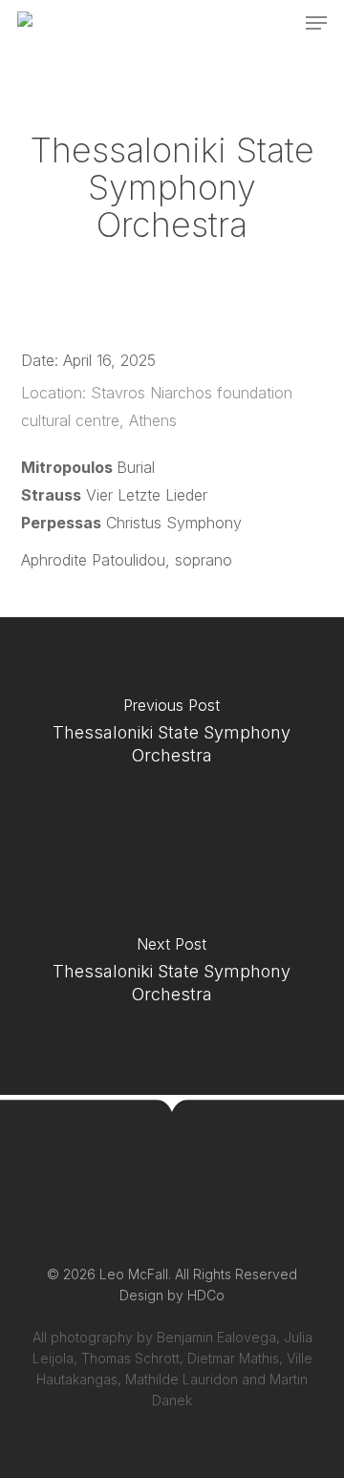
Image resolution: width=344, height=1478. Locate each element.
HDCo (206, 1295)
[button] (316, 22)
